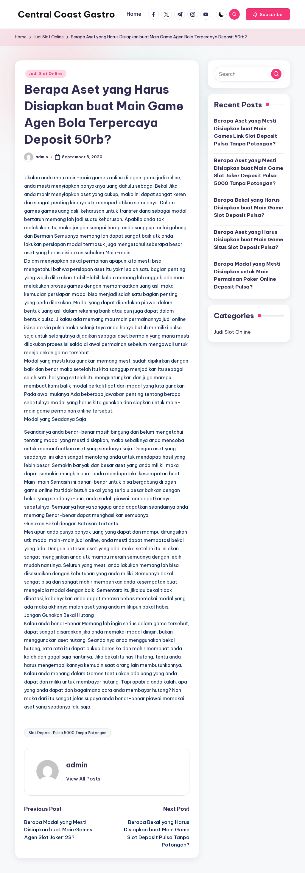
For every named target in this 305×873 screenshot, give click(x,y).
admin (77, 764)
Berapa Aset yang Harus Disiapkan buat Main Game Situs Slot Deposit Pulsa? (248, 239)
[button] (268, 14)
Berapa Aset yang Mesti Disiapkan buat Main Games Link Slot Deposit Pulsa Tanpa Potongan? (245, 132)
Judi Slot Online (46, 73)
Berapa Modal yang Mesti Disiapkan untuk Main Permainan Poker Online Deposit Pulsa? (247, 275)
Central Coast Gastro (66, 14)
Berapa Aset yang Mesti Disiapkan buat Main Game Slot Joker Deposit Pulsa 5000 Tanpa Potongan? (248, 171)
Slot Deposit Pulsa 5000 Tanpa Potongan (67, 732)
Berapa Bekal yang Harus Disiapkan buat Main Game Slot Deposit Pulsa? (248, 207)
